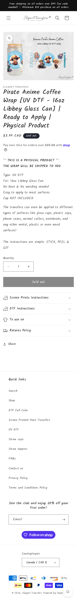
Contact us (16, 468)
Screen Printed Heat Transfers (29, 420)
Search (13, 391)
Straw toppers (18, 449)
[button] (8, 18)
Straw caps (16, 439)
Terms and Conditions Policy (28, 487)
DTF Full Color (18, 410)
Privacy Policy (18, 478)
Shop (12, 400)
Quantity (8, 258)
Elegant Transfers (32, 593)
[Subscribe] (63, 519)
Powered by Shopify (54, 593)
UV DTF (14, 429)
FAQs (12, 458)
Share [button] (12, 344)
